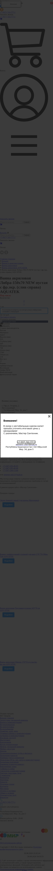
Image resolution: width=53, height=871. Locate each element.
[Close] (49, 416)
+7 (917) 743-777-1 (26, 442)
